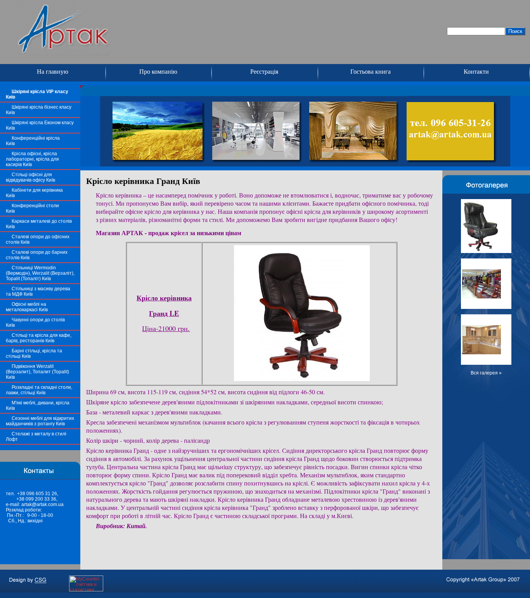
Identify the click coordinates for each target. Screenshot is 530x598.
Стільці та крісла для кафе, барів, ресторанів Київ (38, 338)
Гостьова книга (370, 71)
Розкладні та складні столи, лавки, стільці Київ (39, 390)
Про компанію (158, 71)
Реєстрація (264, 71)
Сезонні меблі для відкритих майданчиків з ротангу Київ (40, 421)
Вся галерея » (486, 373)
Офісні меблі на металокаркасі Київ (27, 307)
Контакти (476, 71)
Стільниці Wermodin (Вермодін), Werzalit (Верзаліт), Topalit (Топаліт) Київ (40, 273)
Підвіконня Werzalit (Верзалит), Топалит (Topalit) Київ (37, 372)
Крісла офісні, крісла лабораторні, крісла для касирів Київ (32, 159)
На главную (52, 71)
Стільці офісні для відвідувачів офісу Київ (30, 177)
